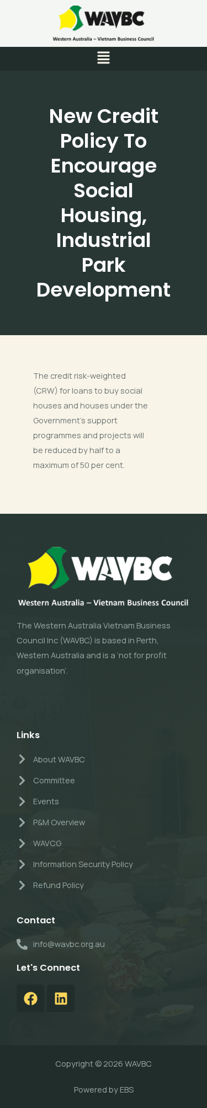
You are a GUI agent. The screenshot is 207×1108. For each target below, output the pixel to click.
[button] (103, 59)
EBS (127, 1089)
